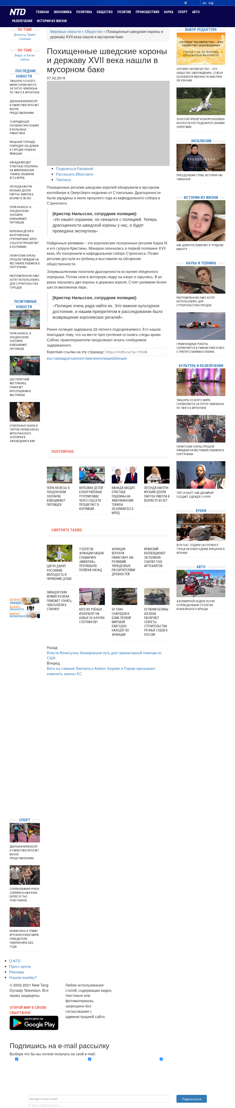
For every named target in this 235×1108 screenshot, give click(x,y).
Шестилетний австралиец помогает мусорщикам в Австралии (20, 387)
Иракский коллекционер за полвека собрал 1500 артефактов (154, 557)
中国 (210, 3)
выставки (55, 358)
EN (204, 3)
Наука (168, 12)
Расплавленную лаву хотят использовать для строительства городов (24, 281)
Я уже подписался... (45, 1105)
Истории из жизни (52, 21)
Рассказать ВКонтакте (74, 174)
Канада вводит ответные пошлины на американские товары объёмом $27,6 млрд (123, 500)
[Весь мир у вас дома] (11, 779)
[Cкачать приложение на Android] (34, 1027)
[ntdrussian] (11, 800)
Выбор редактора (201, 29)
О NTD (15, 960)
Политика (84, 12)
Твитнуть (63, 179)
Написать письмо (80, 1021)
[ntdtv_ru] (11, 807)
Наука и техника (201, 263)
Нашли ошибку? (23, 977)
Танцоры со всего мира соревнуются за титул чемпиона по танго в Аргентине (24, 86)
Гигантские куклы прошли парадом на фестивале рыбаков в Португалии (25, 261)
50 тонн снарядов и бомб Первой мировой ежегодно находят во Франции (121, 622)
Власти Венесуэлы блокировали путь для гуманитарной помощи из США (104, 655)
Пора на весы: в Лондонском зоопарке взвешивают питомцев (58, 496)
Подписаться (191, 1098)
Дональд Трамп (25, 34)
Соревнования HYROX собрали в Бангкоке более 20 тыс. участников (24, 894)
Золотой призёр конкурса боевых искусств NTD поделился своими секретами (200, 123)
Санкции (25, 38)
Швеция (120, 358)
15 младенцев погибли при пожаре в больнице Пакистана (24, 127)
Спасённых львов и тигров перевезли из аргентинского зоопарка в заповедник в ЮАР (24, 433)
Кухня (201, 511)
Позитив (124, 12)
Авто (196, 12)
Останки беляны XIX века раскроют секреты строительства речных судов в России (156, 622)
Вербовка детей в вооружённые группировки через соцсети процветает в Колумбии (24, 239)
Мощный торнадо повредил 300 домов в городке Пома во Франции (24, 147)
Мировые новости (65, 31)
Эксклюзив (201, 141)
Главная (42, 12)
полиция (105, 358)
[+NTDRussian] (11, 793)
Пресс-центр (20, 966)
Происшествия (147, 12)
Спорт (182, 12)
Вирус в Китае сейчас (25, 57)
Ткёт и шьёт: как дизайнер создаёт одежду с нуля (195, 494)
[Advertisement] (79, 402)
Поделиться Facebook (74, 168)
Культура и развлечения (201, 366)
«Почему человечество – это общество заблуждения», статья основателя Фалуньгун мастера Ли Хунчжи (199, 74)
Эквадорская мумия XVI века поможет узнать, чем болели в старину (59, 600)
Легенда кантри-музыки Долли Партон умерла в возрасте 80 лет (21, 192)
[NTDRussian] (11, 772)
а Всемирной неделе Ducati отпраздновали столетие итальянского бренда (195, 605)
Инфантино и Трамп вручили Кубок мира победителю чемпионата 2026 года (24, 938)
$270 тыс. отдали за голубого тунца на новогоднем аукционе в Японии (200, 549)
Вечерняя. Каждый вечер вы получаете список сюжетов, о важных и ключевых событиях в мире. (43, 1067)
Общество (105, 12)
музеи (93, 358)
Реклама (16, 972)
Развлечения (22, 21)
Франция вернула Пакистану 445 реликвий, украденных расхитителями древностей (123, 561)
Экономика (62, 12)
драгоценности (75, 358)
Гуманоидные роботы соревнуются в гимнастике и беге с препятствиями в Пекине (200, 347)
